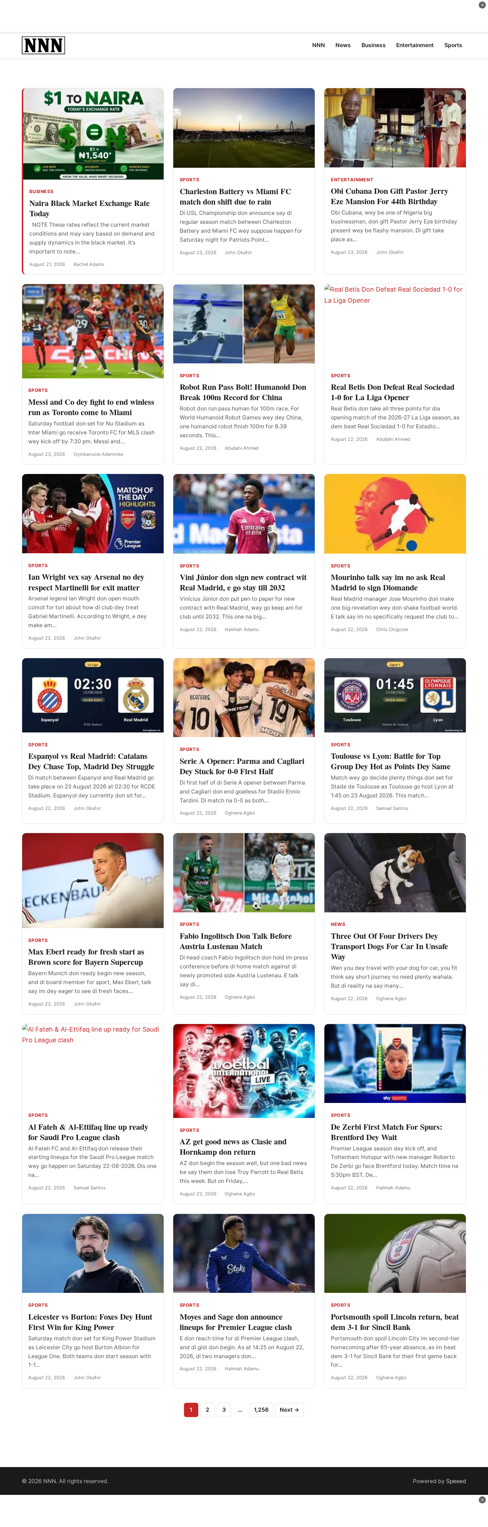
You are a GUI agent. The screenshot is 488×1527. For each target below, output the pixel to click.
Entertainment (352, 179)
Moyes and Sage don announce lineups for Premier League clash (236, 1322)
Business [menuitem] (374, 45)
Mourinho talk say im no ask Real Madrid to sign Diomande (388, 582)
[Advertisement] (244, 16)
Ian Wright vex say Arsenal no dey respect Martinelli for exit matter (86, 582)
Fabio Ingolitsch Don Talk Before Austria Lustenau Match (236, 941)
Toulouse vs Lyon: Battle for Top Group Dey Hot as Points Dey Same (390, 761)
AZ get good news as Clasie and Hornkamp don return (233, 1146)
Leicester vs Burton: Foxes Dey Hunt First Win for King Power (90, 1322)
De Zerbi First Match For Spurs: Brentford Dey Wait (386, 1132)
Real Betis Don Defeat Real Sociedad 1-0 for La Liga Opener (392, 392)
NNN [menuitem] (318, 45)
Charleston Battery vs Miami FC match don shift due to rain (235, 196)
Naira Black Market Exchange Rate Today (89, 208)
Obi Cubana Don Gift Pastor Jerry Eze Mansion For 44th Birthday (389, 196)
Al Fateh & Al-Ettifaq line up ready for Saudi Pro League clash (88, 1132)
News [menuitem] (343, 45)
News (338, 924)
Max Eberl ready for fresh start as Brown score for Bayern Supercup (86, 957)
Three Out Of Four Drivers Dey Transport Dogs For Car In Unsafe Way (389, 946)
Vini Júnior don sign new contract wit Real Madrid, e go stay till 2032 (243, 582)
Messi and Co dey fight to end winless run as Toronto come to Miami (91, 407)
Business (41, 191)
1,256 (261, 1409)
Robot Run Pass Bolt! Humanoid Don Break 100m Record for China (243, 392)
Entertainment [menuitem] (415, 45)
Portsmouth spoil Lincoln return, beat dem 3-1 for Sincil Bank (395, 1322)
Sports (189, 179)
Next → (289, 1409)
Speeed (456, 1481)
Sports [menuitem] (453, 45)
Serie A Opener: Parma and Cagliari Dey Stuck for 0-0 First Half (242, 766)
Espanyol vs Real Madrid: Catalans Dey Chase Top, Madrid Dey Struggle (91, 761)
